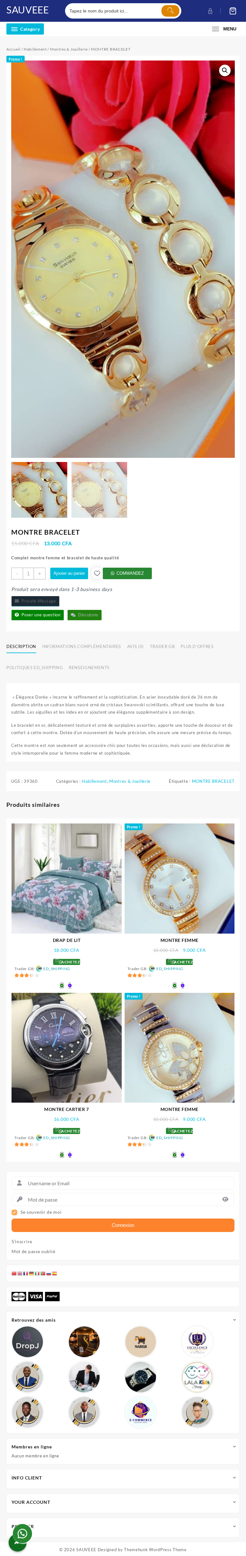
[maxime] (141, 1377)
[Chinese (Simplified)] (14, 1273)
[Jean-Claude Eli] (84, 1377)
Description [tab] (21, 646)
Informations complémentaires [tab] (81, 646)
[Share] (18, 1543)
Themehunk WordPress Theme (155, 1549)
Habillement (35, 49)
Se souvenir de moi (41, 1212)
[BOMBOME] (141, 1412)
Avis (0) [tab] (135, 646)
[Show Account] (210, 11)
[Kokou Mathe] (197, 1342)
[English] (20, 1273)
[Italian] (37, 1273)
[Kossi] (84, 1412)
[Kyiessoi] (197, 1377)
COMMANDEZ (130, 573)
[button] (225, 70)
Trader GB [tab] (162, 646)
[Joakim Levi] (28, 1342)
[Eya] (197, 1412)
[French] (26, 1273)
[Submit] (170, 11)
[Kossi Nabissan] (141, 1342)
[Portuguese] (43, 1273)
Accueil (13, 49)
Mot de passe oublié (33, 1251)
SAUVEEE (27, 9)
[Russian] (49, 1273)
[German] (32, 1273)
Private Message (37, 601)
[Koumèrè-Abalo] (84, 1342)
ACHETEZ (70, 962)
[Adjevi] (28, 1377)
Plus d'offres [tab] (197, 646)
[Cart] (233, 11)
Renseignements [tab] (89, 667)
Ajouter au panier (69, 573)
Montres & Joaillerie (69, 49)
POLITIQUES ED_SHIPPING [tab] (34, 667)
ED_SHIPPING (56, 968)
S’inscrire (22, 1241)
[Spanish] (55, 1273)
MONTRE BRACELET (213, 781)
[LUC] (28, 1412)
